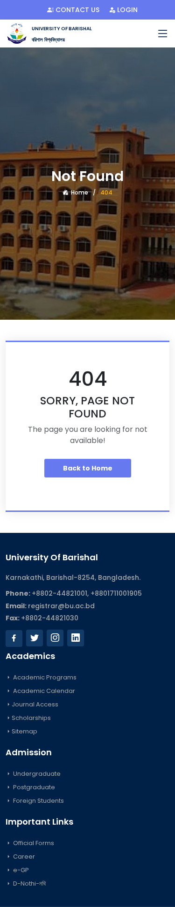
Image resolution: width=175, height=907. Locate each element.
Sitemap (24, 731)
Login (126, 10)
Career (23, 856)
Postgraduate (33, 787)
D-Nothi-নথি (29, 883)
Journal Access (35, 704)
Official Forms (33, 843)
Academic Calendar (43, 690)
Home (79, 192)
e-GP (20, 870)
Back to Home (87, 468)
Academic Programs (44, 677)
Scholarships (31, 717)
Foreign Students (38, 800)
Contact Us (76, 10)
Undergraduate (36, 773)
